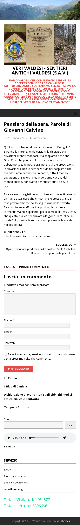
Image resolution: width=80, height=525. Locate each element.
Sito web (9, 343)
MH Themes (63, 521)
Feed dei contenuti (15, 476)
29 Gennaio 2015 (17, 138)
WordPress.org (13, 489)
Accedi (8, 470)
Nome (8, 320)
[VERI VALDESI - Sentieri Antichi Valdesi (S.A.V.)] (40, 18)
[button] (74, 113)
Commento (11, 291)
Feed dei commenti (16, 483)
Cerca (7, 419)
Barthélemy (39, 138)
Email (7, 331)
